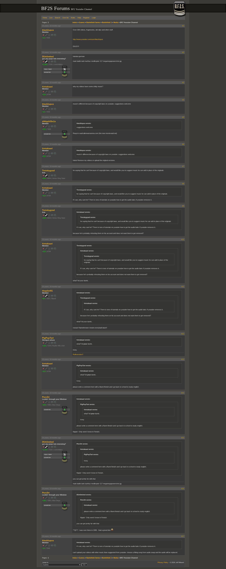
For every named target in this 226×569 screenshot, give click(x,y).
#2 (183, 52)
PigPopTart (48, 338)
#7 (183, 166)
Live (50, 18)
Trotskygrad (48, 170)
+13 (43, 38)
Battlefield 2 (107, 22)
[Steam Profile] (46, 62)
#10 (182, 239)
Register (86, 18)
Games (82, 22)
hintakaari (47, 86)
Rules (73, 18)
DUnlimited (48, 56)
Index (75, 22)
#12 (182, 334)
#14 (182, 393)
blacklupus (48, 30)
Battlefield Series (93, 22)
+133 (44, 346)
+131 (44, 129)
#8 (183, 184)
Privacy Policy (163, 562)
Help (79, 18)
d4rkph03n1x (49, 121)
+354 (44, 178)
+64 (43, 298)
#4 (183, 100)
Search (57, 18)
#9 (183, 206)
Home (45, 18)
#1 (183, 26)
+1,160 (44, 64)
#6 (183, 144)
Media (115, 22)
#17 (182, 536)
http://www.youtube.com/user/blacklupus (88, 39)
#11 (182, 286)
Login (94, 18)
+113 (44, 94)
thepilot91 (47, 290)
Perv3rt (46, 397)
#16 (182, 488)
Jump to (45, 562)
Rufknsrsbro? (78, 354)
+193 (44, 405)
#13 (182, 359)
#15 (182, 438)
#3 (183, 82)
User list (65, 18)
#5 (183, 117)
